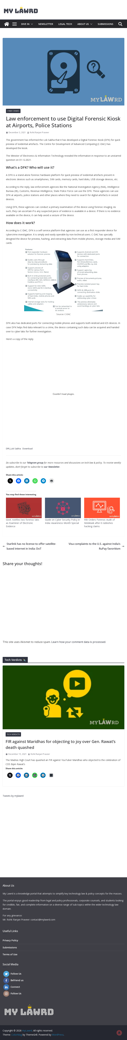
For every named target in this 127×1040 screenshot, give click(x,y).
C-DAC (23, 230)
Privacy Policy (10, 940)
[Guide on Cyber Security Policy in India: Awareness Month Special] (63, 508)
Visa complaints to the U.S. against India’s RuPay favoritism (94, 546)
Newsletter (45, 24)
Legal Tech (65, 24)
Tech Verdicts (13, 734)
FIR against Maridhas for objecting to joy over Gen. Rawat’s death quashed (61, 744)
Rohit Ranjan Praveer (39, 132)
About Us (83, 24)
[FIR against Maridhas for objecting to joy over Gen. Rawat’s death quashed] (63, 697)
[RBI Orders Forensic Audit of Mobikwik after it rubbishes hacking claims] (102, 508)
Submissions (105, 24)
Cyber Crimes (13, 111)
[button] (31, 24)
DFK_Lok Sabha (13, 448)
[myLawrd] (7, 24)
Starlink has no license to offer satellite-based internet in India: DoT (31, 546)
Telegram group (35, 462)
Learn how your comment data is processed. (78, 642)
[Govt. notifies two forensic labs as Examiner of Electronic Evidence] (24, 508)
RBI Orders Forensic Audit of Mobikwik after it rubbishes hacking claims (99, 523)
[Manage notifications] (119, 1032)
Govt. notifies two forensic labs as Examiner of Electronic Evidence (22, 523)
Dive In (25, 24)
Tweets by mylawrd (13, 795)
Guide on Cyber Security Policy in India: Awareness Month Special (62, 521)
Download (27, 448)
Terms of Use (10, 954)
